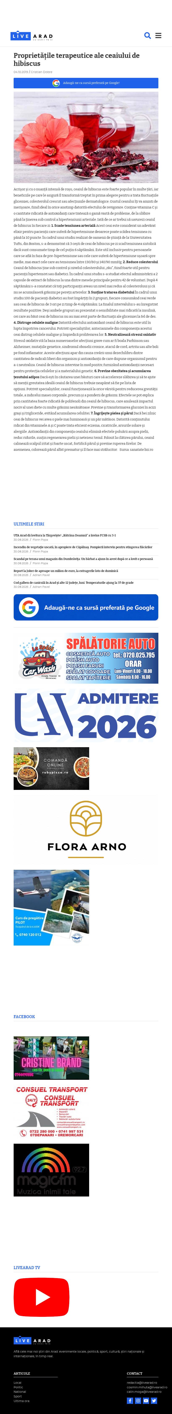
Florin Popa (40, 540)
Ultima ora (21, 1401)
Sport (18, 1396)
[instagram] (138, 1401)
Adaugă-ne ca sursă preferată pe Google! (91, 83)
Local (17, 1382)
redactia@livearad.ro (142, 1382)
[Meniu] (158, 35)
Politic (18, 1387)
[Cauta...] (147, 35)
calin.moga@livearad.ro (144, 1391)
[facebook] (130, 1401)
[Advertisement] (86, 15)
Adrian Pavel (41, 575)
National (20, 1391)
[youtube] (146, 1401)
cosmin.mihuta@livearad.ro (147, 1387)
